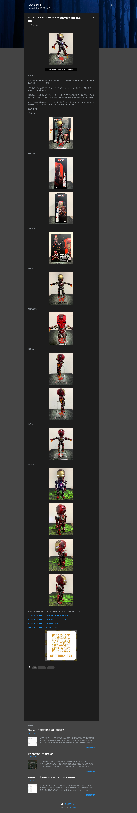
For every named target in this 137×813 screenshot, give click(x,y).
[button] (93, 17)
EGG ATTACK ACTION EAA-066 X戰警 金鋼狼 (43, 623)
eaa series (41, 668)
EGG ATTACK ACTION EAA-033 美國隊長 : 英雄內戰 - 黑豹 (47, 620)
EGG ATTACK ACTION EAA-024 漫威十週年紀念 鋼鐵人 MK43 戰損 (50, 616)
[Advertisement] (106, 43)
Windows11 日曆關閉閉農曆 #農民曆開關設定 (46, 730)
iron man (51, 668)
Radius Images (72, 807)
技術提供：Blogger (69, 804)
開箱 (34, 668)
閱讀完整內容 (90, 747)
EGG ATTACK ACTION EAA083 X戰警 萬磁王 (42, 627)
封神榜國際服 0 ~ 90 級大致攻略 (41, 754)
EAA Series (35, 4)
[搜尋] (112, 5)
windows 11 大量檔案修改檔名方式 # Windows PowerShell (51, 777)
